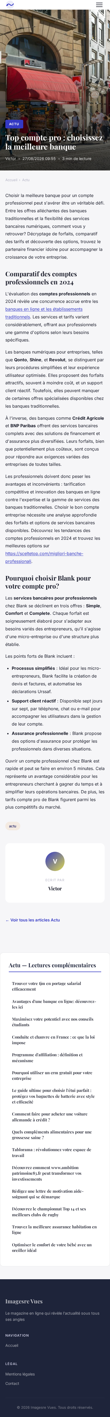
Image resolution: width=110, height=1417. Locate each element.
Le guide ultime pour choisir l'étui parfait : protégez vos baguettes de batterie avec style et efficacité (53, 1096)
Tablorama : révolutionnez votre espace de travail (51, 1152)
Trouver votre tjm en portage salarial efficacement (46, 986)
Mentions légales (20, 1374)
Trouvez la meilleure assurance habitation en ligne (54, 1229)
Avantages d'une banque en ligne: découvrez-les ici (54, 1004)
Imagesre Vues (24, 1301)
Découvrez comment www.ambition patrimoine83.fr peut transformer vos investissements (46, 1173)
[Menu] (99, 5)
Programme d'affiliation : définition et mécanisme (47, 1057)
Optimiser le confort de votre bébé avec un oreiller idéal (52, 1247)
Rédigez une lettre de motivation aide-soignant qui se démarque (48, 1193)
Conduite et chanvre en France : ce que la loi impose (53, 1039)
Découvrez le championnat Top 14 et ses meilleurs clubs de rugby (49, 1211)
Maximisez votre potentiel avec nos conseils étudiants (52, 1021)
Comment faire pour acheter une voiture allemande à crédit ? (50, 1116)
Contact (12, 1383)
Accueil (11, 180)
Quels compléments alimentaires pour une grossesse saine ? (52, 1134)
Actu (14, 124)
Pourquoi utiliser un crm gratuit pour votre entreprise (52, 1075)
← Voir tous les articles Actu (32, 920)
